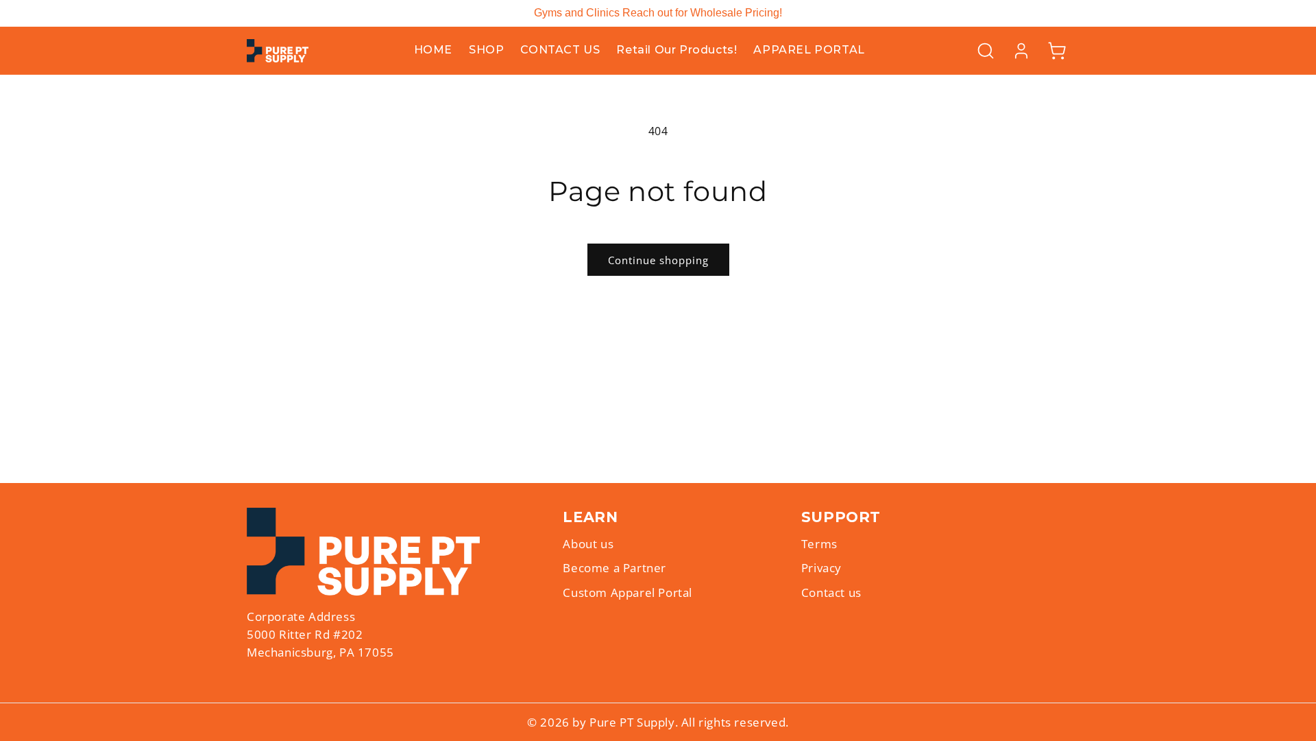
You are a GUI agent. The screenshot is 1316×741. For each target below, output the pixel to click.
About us (588, 544)
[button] (986, 51)
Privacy (821, 568)
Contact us (831, 592)
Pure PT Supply (631, 722)
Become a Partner (614, 568)
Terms (819, 544)
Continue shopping (658, 260)
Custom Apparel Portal (627, 592)
